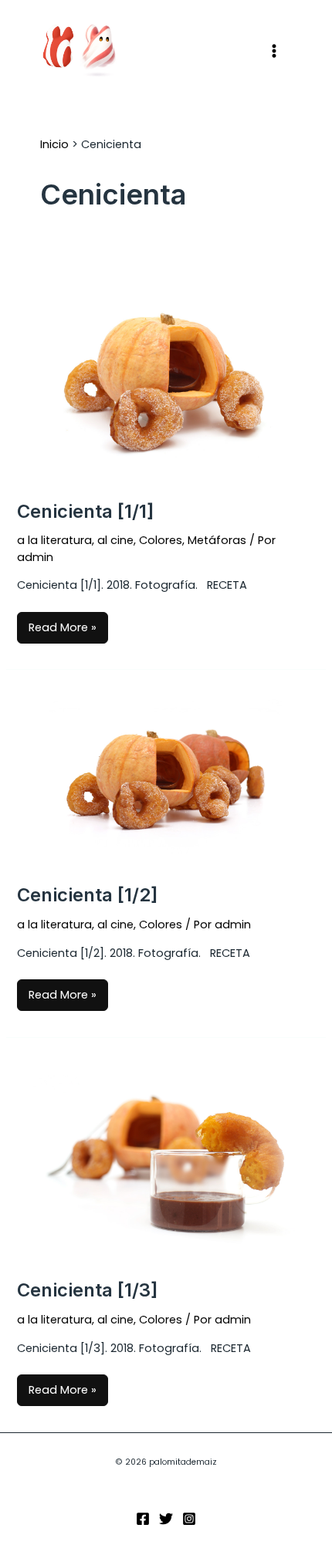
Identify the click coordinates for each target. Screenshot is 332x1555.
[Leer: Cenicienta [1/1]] (165, 375)
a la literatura (54, 540)
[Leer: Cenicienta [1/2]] (165, 776)
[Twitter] (166, 1519)
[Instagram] (189, 1519)
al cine (115, 540)
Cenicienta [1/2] (87, 895)
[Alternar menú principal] (274, 51)
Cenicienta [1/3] (87, 1290)
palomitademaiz (185, 51)
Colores (160, 540)
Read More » (62, 623)
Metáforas (217, 540)
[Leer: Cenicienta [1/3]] (165, 1157)
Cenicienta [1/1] (85, 511)
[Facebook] (143, 1519)
